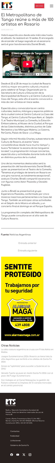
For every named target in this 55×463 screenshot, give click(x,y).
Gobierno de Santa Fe (19, 445)
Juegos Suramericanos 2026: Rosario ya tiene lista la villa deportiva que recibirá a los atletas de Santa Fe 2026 (26, 359)
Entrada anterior (27, 243)
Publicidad (14, 436)
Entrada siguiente (27, 251)
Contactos (14, 431)
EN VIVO (39, 6)
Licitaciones (15, 441)
